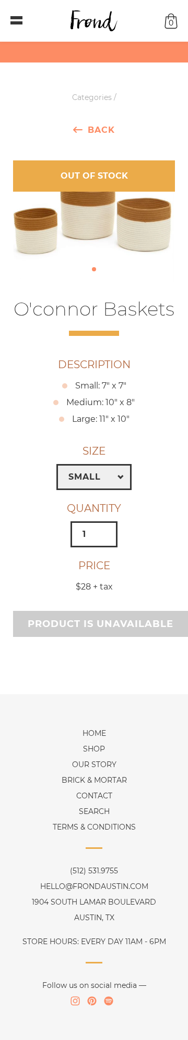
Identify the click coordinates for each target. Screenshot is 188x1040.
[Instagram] (75, 1001)
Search (94, 811)
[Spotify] (108, 1001)
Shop (94, 749)
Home (94, 733)
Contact (94, 795)
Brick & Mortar (94, 780)
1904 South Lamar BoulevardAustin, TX (94, 909)
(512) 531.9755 (94, 870)
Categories (92, 97)
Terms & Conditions (94, 827)
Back (101, 129)
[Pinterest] (92, 1001)
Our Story (94, 764)
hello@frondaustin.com (94, 886)
